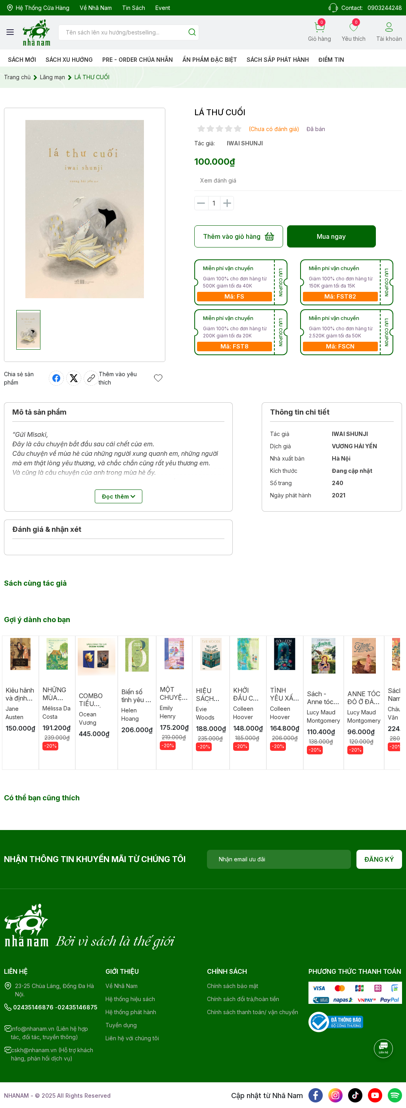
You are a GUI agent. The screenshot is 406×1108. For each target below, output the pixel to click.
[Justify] (192, 32)
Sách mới (22, 59)
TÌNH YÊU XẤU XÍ (284, 698)
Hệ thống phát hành (130, 1012)
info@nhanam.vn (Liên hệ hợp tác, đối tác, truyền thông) (49, 1032)
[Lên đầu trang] (384, 1070)
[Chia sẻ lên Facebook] (56, 378)
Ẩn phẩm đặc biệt (209, 59)
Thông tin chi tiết (299, 412)
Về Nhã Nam (96, 7)
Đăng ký (379, 859)
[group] (84, 209)
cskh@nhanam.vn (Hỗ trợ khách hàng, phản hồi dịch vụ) (52, 1054)
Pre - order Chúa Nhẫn (137, 59)
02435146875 (77, 1007)
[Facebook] (315, 1095)
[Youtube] (375, 1095)
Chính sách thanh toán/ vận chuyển (252, 1012)
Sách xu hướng (69, 59)
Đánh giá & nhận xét (46, 529)
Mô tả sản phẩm (39, 412)
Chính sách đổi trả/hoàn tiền (243, 999)
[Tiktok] (355, 1095)
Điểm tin (331, 59)
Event (162, 7)
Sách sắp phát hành (278, 59)
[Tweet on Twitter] (73, 378)
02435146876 (33, 1007)
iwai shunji (245, 143)
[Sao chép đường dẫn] (91, 378)
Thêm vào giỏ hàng (231, 236)
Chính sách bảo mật (232, 985)
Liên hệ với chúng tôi (132, 1038)
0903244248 (385, 7)
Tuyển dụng (121, 1025)
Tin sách (133, 7)
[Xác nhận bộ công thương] (335, 1021)
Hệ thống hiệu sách (130, 999)
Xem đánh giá (218, 180)
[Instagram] (335, 1095)
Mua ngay (331, 236)
